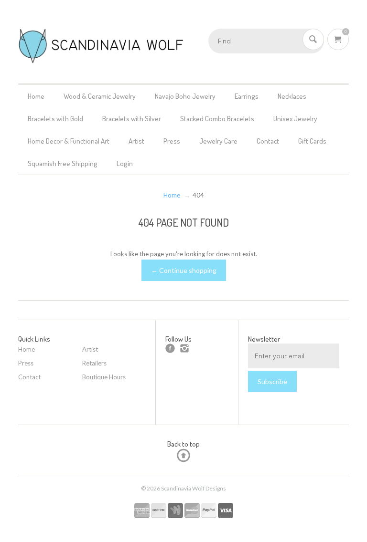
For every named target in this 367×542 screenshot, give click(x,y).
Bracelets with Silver (131, 118)
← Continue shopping (183, 270)
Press (171, 141)
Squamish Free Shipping (62, 163)
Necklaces (292, 96)
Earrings (247, 96)
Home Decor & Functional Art (68, 141)
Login (125, 163)
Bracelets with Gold (55, 118)
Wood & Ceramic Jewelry (100, 96)
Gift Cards (312, 141)
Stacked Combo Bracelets (217, 118)
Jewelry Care (218, 141)
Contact (268, 141)
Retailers (94, 363)
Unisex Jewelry (295, 118)
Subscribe (272, 381)
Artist (136, 141)
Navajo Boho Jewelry (185, 96)
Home (36, 96)
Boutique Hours (104, 377)
